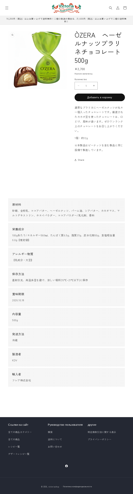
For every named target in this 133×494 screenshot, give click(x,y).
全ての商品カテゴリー (20, 432)
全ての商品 (14, 439)
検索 (50, 432)
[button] (6, 7)
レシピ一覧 (14, 446)
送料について (55, 439)
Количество (81, 79)
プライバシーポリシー (99, 439)
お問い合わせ (55, 446)
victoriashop (53, 486)
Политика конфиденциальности (77, 486)
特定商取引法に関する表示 (102, 432)
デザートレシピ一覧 (18, 453)
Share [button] (81, 159)
